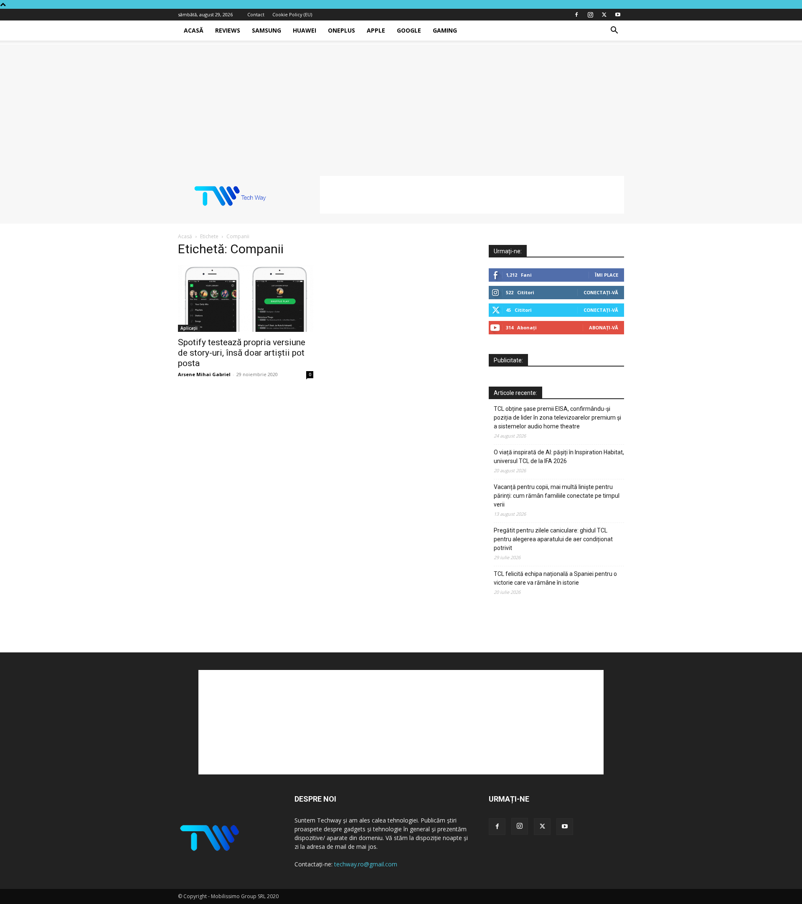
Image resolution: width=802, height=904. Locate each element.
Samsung (266, 30)
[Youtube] (618, 14)
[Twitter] (604, 14)
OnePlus (341, 30)
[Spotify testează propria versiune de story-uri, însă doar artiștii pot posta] (245, 298)
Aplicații (189, 328)
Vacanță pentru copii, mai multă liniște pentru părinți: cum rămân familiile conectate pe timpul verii (556, 496)
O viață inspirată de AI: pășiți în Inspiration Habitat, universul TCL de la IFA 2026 (559, 456)
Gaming (445, 30)
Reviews (227, 30)
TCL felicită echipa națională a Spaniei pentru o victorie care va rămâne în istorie (555, 578)
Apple (376, 30)
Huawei (304, 30)
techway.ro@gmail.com (365, 864)
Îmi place (606, 275)
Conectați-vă (601, 292)
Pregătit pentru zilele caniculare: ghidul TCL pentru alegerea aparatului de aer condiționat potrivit (553, 539)
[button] (614, 31)
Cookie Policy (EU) (292, 14)
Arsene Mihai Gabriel (204, 374)
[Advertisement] (401, 103)
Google (409, 30)
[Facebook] (576, 14)
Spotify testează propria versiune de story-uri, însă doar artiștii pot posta (241, 352)
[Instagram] (590, 14)
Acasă (193, 30)
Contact (255, 14)
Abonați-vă (603, 327)
